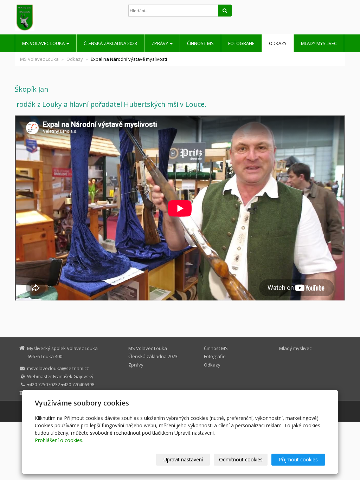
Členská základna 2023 (110, 43)
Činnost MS (200, 43)
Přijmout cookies (298, 459)
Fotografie (241, 43)
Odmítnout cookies (241, 459)
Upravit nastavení (183, 459)
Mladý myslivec (319, 43)
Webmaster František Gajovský (60, 376)
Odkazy (278, 43)
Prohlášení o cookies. (59, 440)
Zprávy (160, 43)
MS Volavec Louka (44, 43)
